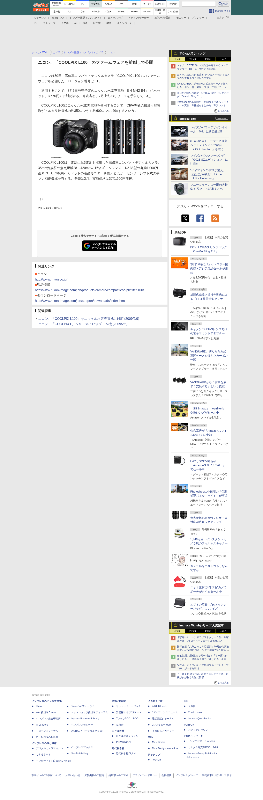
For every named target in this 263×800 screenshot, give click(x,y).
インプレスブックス (82, 747)
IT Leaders (42, 724)
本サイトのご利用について (46, 775)
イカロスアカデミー (163, 730)
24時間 (192, 59)
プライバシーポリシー (145, 775)
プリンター (198, 17)
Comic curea (195, 712)
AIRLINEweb (159, 706)
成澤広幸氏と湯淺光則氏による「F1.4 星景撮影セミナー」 (209, 299)
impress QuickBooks (199, 718)
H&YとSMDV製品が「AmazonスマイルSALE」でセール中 (207, 465)
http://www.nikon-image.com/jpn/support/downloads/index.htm (80, 301)
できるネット (43, 754)
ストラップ (49, 23)
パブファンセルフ (198, 729)
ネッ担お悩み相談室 (47, 737)
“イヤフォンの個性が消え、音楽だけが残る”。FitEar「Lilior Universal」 (208, 174)
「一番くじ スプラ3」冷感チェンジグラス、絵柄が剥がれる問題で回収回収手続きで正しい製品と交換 (202, 677)
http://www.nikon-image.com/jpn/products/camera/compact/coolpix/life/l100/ (89, 290)
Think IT (40, 706)
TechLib (156, 759)
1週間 (208, 59)
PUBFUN (189, 724)
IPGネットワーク (193, 736)
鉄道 (85, 23)
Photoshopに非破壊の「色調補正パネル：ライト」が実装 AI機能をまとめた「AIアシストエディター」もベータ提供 (202, 105)
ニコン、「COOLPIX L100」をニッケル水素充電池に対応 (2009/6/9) (88, 318)
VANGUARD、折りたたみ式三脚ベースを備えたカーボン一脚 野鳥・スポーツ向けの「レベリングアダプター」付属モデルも (203, 87)
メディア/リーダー (138, 17)
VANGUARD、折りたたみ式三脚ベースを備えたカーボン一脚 (209, 355)
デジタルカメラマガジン (49, 748)
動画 (108, 23)
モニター (181, 17)
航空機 (97, 23)
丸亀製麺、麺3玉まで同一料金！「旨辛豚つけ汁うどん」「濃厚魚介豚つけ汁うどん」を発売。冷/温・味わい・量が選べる (202, 659)
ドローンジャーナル (47, 730)
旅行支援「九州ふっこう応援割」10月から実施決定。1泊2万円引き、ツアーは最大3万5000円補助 (203, 650)
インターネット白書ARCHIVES (53, 760)
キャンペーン (124, 23)
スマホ (65, 23)
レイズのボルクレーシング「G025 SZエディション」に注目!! (209, 159)
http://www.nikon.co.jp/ (51, 279)
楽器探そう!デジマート (128, 712)
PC (35, 23)
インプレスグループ (187, 775)
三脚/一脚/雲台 (163, 17)
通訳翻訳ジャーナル (163, 718)
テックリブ (154, 754)
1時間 (177, 59)
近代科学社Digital (126, 753)
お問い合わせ (72, 775)
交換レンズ (58, 17)
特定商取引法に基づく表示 (217, 775)
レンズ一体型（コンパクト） (86, 17)
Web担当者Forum (46, 712)
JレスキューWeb (161, 724)
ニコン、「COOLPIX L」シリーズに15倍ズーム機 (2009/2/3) (82, 324)
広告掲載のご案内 (94, 775)
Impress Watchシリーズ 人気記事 (201, 625)
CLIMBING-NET (125, 742)
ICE (186, 701)
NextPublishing (79, 753)
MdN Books (158, 742)
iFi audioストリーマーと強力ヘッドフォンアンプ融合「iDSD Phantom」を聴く (208, 145)
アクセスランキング (192, 53)
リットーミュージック (128, 706)
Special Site (187, 118)
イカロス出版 (155, 701)
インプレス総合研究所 (48, 718)
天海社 (191, 706)
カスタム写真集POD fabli (203, 747)
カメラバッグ (115, 17)
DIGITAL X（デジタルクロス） (88, 730)
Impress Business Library (85, 718)
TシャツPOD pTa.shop (201, 741)
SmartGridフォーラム (83, 706)
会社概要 (166, 775)
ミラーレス (40, 17)
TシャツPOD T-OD (127, 718)
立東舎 (119, 724)
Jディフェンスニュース (165, 712)
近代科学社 (118, 748)
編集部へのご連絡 (118, 775)
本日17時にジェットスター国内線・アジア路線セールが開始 (209, 268)
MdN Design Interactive (165, 748)
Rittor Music (119, 701)
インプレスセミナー (82, 724)
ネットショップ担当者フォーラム (89, 712)
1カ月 (223, 59)
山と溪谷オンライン (127, 736)
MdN (150, 737)
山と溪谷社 (118, 730)
